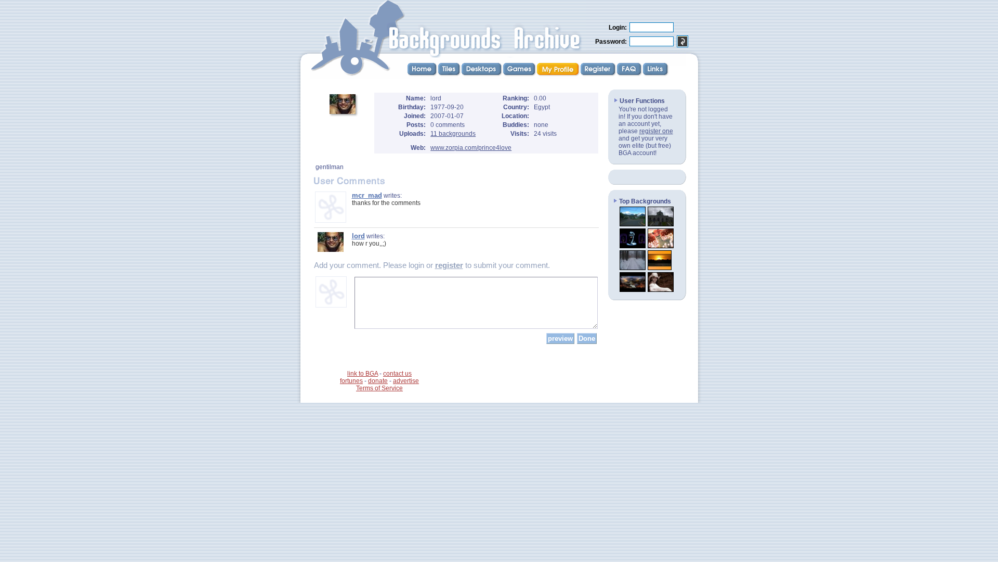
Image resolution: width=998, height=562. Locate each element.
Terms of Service (379, 388)
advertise (406, 381)
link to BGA (362, 373)
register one (656, 131)
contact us (397, 373)
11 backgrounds (453, 133)
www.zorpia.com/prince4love (470, 147)
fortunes (351, 381)
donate (378, 381)
